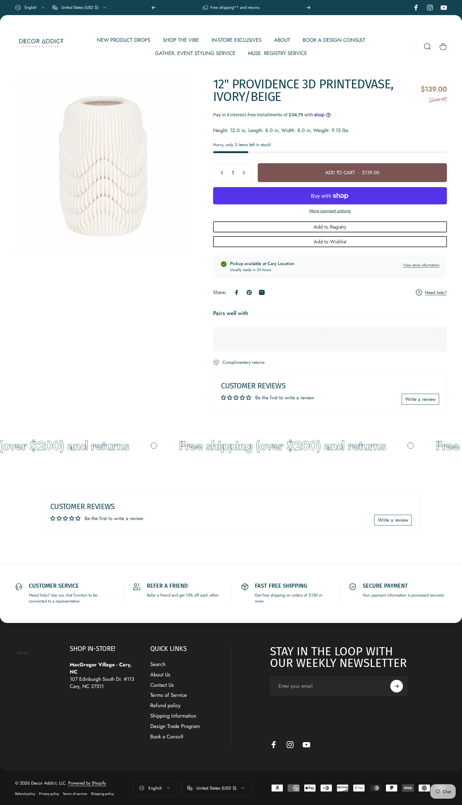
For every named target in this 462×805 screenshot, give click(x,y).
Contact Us (162, 685)
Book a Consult (166, 736)
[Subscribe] (396, 686)
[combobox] (30, 7)
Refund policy (165, 705)
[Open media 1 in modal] (103, 166)
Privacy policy (49, 793)
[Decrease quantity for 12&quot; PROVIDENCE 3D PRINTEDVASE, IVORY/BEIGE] (220, 173)
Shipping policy (102, 793)
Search (158, 664)
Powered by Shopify (87, 783)
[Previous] (154, 7)
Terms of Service (168, 695)
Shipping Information (173, 716)
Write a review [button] (420, 399)
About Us (160, 674)
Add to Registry (330, 226)
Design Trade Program (175, 726)
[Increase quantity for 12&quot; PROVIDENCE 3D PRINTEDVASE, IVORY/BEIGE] (245, 173)
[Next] (308, 7)
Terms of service (75, 793)
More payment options (330, 211)
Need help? (436, 293)
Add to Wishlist (330, 241)
